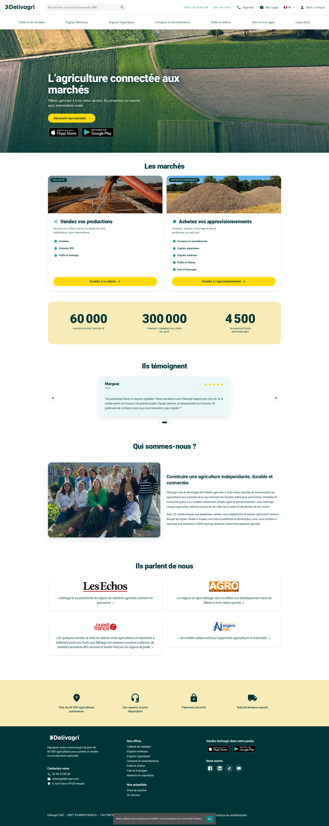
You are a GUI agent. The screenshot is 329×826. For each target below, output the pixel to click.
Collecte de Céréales (32, 22)
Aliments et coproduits (140, 775)
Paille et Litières (221, 22)
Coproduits (303, 22)
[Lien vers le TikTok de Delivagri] (229, 768)
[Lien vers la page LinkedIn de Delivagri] (219, 768)
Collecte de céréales (139, 746)
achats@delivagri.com (63, 779)
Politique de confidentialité (230, 815)
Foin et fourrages (137, 770)
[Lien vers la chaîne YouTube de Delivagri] (239, 768)
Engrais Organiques (122, 22)
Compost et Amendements (172, 22)
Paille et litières (136, 765)
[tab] (160, 422)
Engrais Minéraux (77, 22)
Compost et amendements (143, 761)
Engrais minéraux (137, 751)
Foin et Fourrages (263, 22)
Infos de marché (136, 790)
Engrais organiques (138, 756)
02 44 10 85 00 (58, 774)
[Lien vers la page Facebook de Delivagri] (210, 768)
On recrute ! (134, 795)
